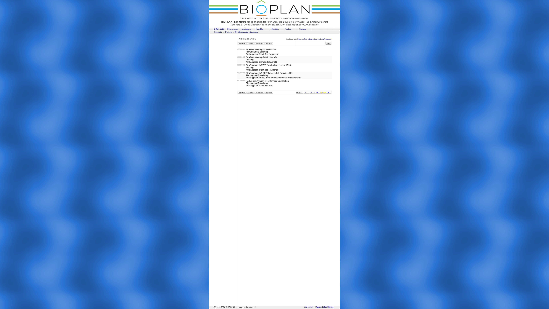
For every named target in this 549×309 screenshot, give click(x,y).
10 (311, 92)
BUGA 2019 (219, 29)
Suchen (302, 29)
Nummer (300, 39)
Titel (305, 39)
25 (328, 92)
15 (317, 92)
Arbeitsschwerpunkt (315, 39)
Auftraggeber (326, 39)
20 (322, 92)
